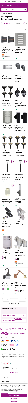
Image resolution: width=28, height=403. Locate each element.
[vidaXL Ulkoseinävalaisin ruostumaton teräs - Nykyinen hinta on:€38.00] (7, 67)
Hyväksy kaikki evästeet (14, 395)
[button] (14, 378)
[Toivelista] (21, 5)
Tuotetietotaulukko (6, 56)
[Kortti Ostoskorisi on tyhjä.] (25, 5)
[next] (20, 299)
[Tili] (18, 5)
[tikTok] (10, 363)
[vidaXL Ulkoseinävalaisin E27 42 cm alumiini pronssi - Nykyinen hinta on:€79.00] (7, 274)
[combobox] (14, 9)
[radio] (3, 257)
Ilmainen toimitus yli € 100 (14, 1)
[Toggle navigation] (2, 5)
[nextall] (24, 299)
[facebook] (2, 363)
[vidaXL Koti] (9, 5)
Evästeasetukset (14, 401)
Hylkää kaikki (14, 398)
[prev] (7, 299)
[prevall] (4, 299)
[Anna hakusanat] (25, 9)
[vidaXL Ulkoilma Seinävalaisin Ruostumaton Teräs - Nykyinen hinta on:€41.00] (7, 242)
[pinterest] (7, 363)
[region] (14, 393)
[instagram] (5, 363)
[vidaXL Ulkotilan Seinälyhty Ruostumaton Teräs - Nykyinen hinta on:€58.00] (20, 213)
